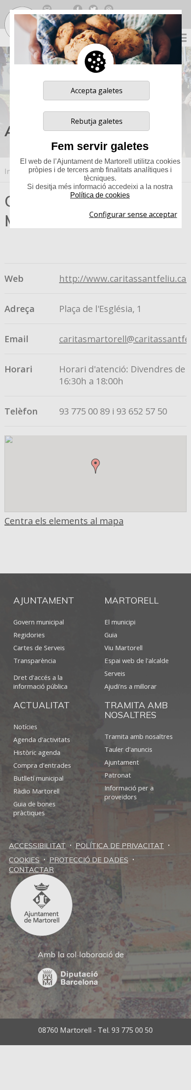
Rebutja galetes (97, 121)
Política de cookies (100, 195)
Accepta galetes (97, 90)
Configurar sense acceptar (133, 214)
